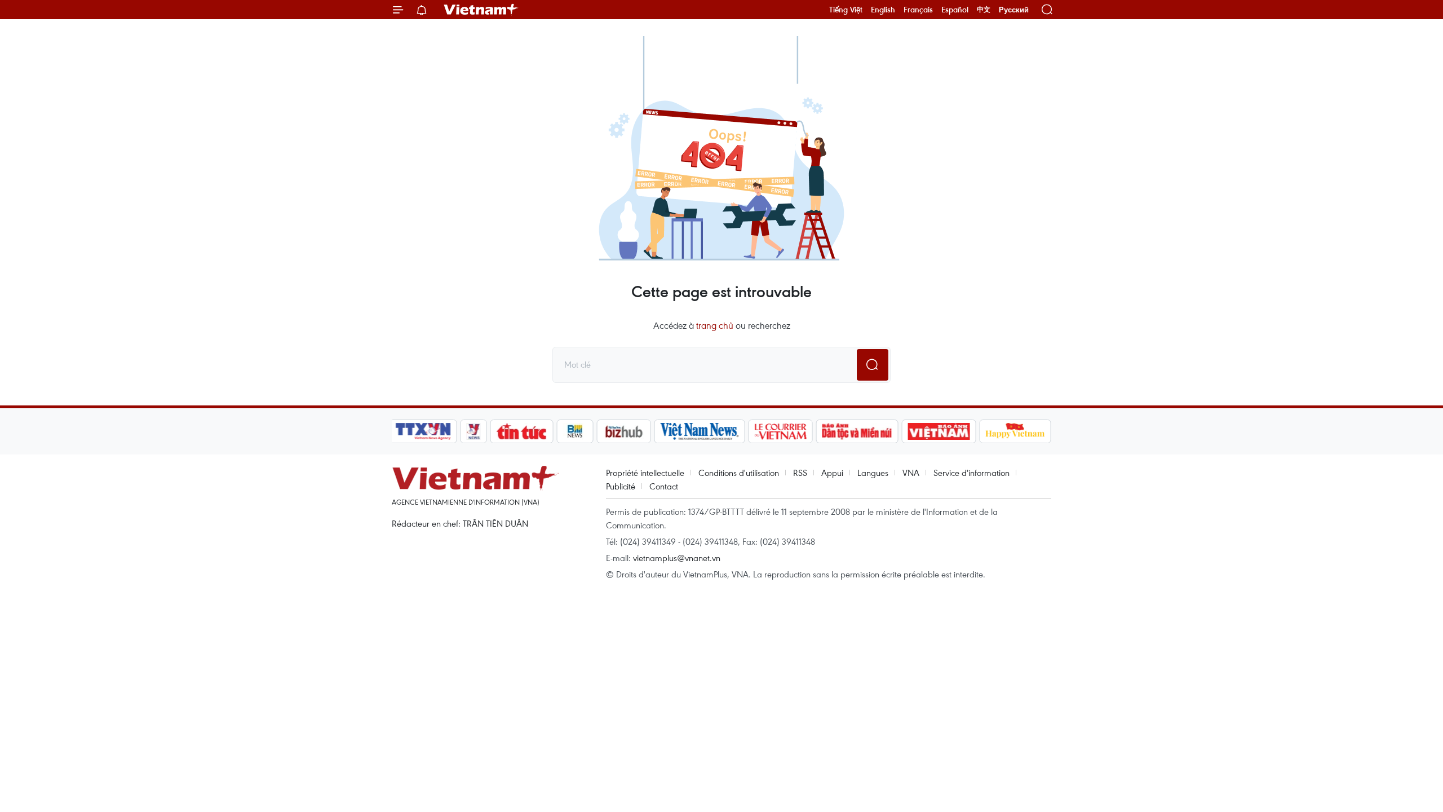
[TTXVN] (423, 431)
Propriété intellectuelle (645, 472)
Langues (872, 472)
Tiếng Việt (845, 10)
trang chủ (714, 325)
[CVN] (780, 431)
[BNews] (575, 431)
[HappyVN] (1015, 431)
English (883, 10)
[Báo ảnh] (938, 431)
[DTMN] (857, 431)
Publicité (620, 486)
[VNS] (699, 431)
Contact (663, 486)
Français (918, 10)
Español (954, 10)
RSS (800, 472)
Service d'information (971, 472)
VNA (910, 472)
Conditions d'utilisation (738, 472)
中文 (983, 10)
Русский (1014, 10)
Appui (832, 472)
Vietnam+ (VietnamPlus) (481, 9)
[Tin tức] (522, 431)
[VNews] (474, 431)
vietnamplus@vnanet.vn (676, 557)
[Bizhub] (623, 431)
